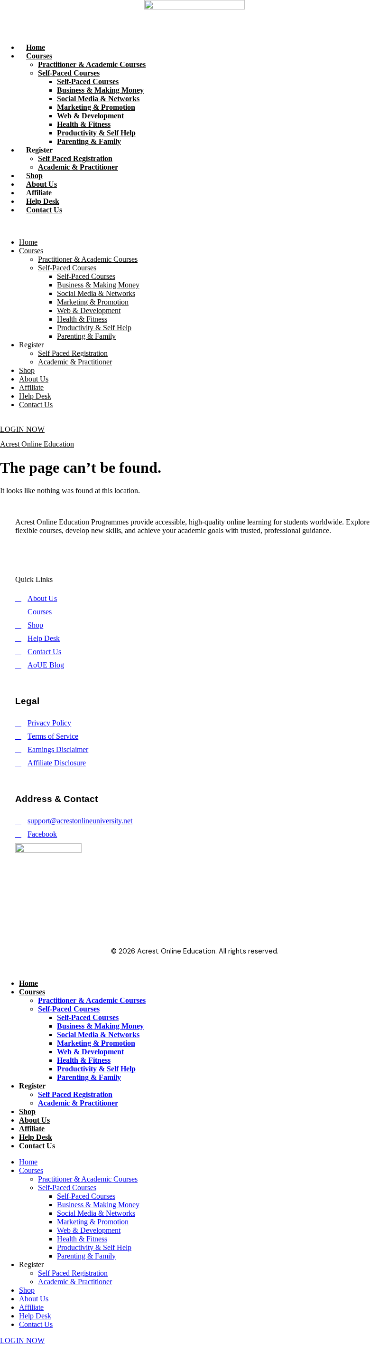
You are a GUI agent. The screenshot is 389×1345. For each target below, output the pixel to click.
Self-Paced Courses (69, 73)
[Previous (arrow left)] (16, 672)
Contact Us (44, 210)
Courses (39, 56)
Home (35, 47)
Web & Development (90, 116)
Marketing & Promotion (96, 107)
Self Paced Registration (75, 158)
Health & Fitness (84, 124)
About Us (41, 184)
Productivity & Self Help (96, 133)
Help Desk (42, 201)
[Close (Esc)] (357, 10)
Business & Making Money (100, 90)
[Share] (336, 10)
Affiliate (39, 193)
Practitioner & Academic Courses (92, 64)
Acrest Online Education (37, 444)
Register (39, 150)
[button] (194, 226)
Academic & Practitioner (78, 167)
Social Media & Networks (98, 99)
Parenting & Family (89, 141)
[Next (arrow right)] (372, 672)
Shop (34, 176)
